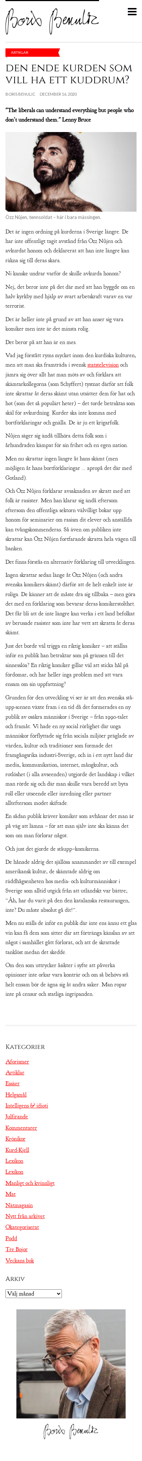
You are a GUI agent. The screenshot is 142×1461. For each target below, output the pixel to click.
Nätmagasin (19, 1205)
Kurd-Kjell (17, 1150)
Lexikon (14, 1161)
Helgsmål (16, 1094)
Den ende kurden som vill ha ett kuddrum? (68, 74)
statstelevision (103, 364)
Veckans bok (19, 1260)
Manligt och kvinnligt (30, 1183)
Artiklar (19, 52)
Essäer (12, 1083)
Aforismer (17, 1061)
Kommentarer (21, 1127)
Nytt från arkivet (25, 1216)
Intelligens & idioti (26, 1105)
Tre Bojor (16, 1249)
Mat (10, 1194)
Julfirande (16, 1116)
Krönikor (15, 1138)
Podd (11, 1238)
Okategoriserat (22, 1227)
